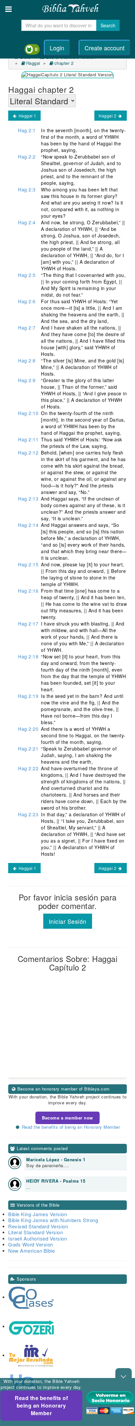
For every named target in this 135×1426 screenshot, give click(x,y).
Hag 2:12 (28, 452)
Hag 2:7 (27, 327)
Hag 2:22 (28, 768)
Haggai (33, 63)
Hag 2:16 (28, 590)
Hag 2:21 (28, 748)
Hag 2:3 (27, 189)
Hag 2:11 (28, 439)
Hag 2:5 (27, 275)
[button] (8, 9)
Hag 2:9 (27, 380)
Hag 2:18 (28, 656)
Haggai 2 (108, 115)
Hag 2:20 (28, 728)
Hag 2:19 (28, 696)
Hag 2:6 (27, 301)
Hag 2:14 (28, 525)
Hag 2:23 (28, 814)
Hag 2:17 (28, 623)
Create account (105, 47)
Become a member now (67, 1118)
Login (57, 47)
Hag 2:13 (28, 498)
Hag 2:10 (28, 413)
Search (108, 25)
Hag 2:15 (28, 564)
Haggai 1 (26, 115)
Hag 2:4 (27, 222)
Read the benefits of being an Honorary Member (41, 1405)
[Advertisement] (67, 1034)
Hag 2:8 (27, 360)
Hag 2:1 (27, 130)
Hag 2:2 (27, 156)
